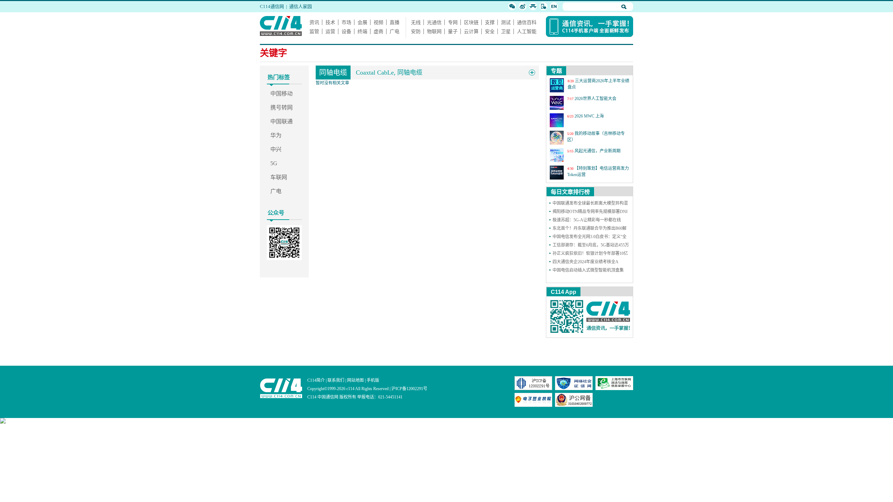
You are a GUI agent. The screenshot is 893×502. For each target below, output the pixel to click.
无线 (416, 22)
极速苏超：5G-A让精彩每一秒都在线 (587, 220)
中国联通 (281, 121)
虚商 (378, 31)
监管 (314, 31)
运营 (330, 31)
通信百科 (526, 22)
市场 (346, 22)
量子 (453, 31)
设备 (346, 31)
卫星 (506, 31)
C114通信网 (272, 6)
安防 (416, 31)
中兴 (276, 149)
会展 (362, 22)
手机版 (373, 380)
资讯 (314, 22)
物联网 (434, 31)
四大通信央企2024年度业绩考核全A (585, 261)
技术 (330, 22)
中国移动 (281, 94)
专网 (453, 22)
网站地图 (355, 380)
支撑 (490, 22)
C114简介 (316, 380)
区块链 (471, 22)
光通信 (434, 22)
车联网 (278, 177)
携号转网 (281, 108)
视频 (378, 22)
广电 (394, 31)
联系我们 (336, 380)
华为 (276, 135)
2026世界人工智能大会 (595, 98)
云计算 (471, 31)
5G (273, 163)
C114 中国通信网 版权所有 (331, 397)
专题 (556, 71)
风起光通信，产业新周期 (598, 151)
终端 (362, 31)
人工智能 (526, 31)
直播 (394, 22)
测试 (506, 22)
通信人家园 (300, 6)
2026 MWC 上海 (589, 116)
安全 (490, 31)
